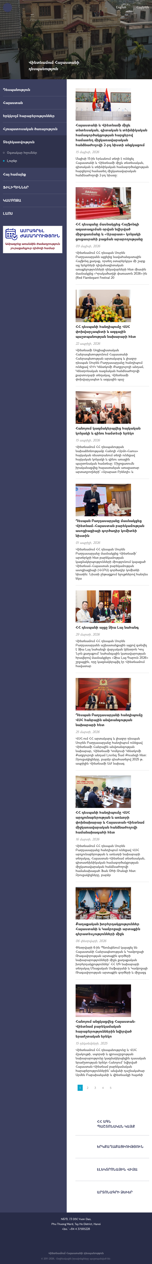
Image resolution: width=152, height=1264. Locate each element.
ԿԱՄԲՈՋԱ (12, 200)
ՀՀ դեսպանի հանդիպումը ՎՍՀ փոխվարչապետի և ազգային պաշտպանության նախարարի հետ (106, 331)
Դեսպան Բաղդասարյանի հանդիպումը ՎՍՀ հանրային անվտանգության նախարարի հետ (109, 719)
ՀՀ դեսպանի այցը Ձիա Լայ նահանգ (107, 627)
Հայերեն (142, 7)
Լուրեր (12, 160)
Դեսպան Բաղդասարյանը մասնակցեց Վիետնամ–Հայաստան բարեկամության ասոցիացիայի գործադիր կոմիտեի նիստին (110, 528)
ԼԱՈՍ (8, 213)
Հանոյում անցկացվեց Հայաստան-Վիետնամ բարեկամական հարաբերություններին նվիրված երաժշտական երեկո (106, 1029)
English (121, 7)
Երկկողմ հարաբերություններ (29, 115)
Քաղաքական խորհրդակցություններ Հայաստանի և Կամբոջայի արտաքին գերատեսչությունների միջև (108, 928)
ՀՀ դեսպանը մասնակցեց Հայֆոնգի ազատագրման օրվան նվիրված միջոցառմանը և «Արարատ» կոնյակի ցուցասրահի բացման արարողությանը (109, 231)
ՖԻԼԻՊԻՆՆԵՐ (16, 187)
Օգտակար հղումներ (22, 152)
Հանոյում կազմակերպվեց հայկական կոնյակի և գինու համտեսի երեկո (108, 430)
